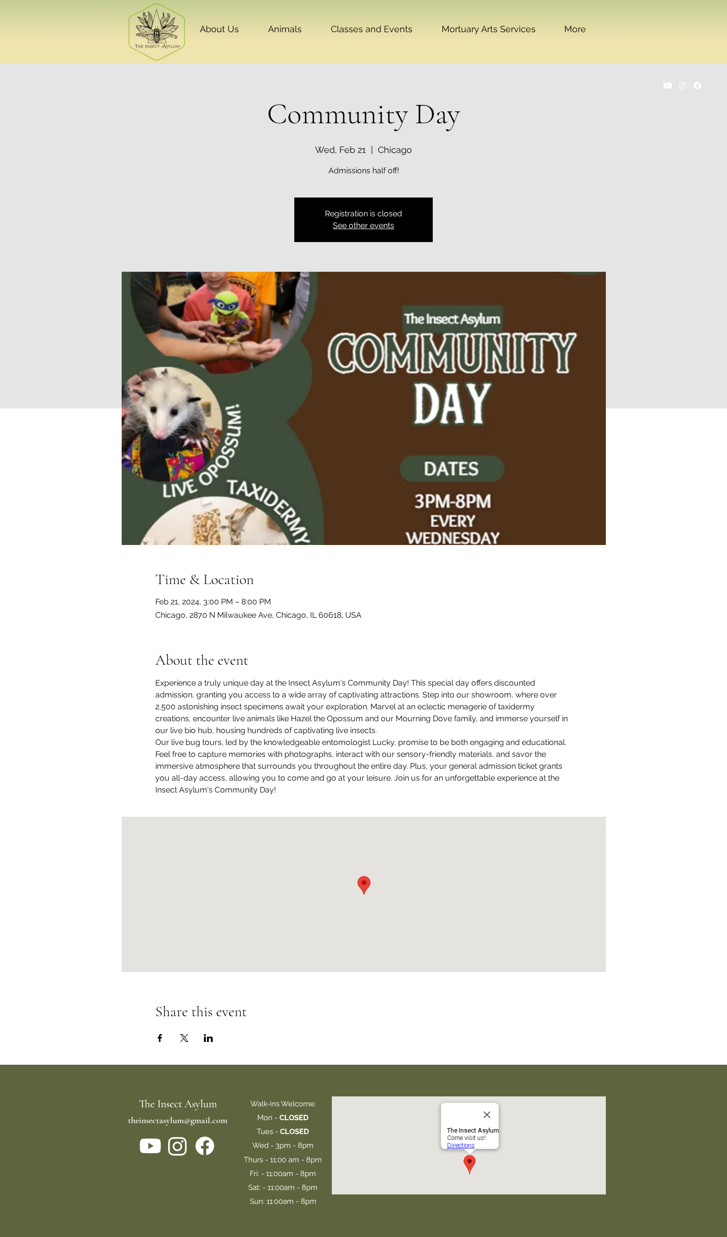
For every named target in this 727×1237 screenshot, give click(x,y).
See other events (363, 225)
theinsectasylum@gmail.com (177, 1120)
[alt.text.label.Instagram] (682, 86)
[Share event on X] (184, 1038)
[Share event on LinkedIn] (208, 1038)
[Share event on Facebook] (160, 1038)
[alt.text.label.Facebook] (697, 86)
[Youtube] (668, 86)
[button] (219, 29)
